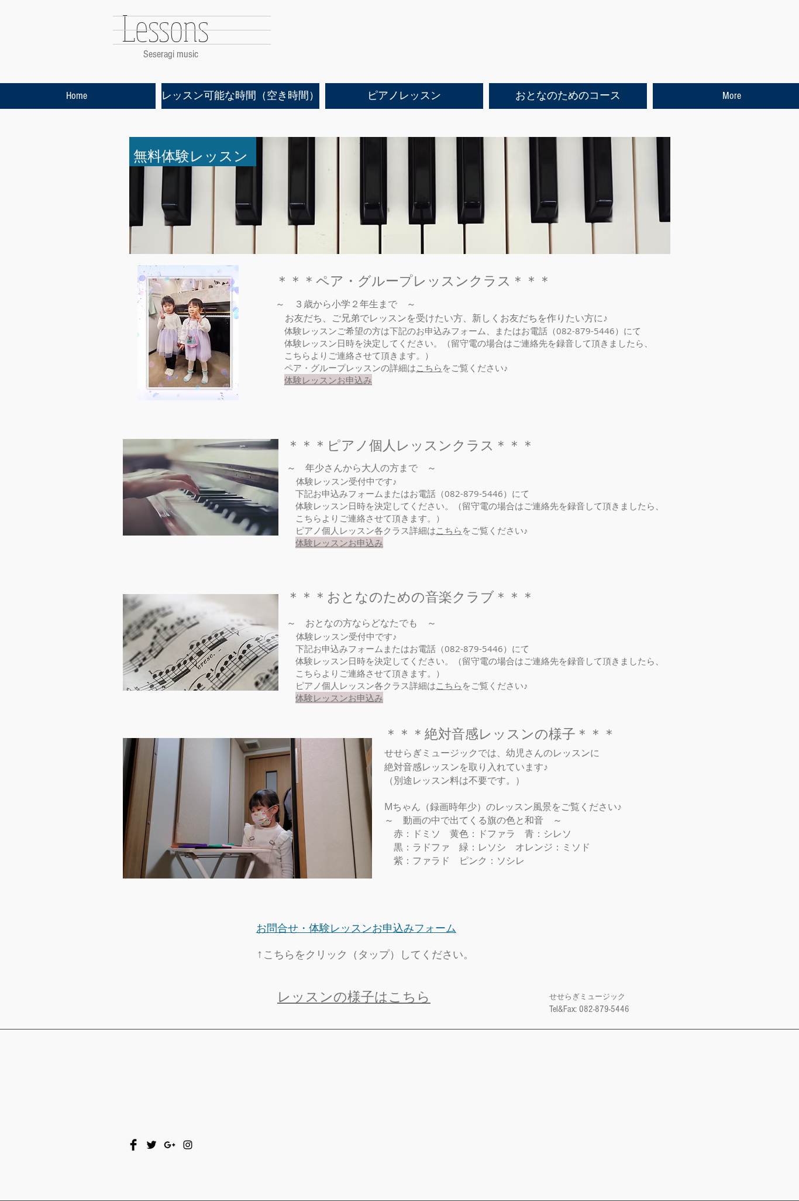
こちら (429, 367)
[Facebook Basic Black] (133, 1145)
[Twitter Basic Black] (151, 1145)
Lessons (165, 27)
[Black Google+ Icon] (169, 1145)
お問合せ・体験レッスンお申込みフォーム (356, 928)
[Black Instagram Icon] (188, 1145)
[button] (357, 866)
